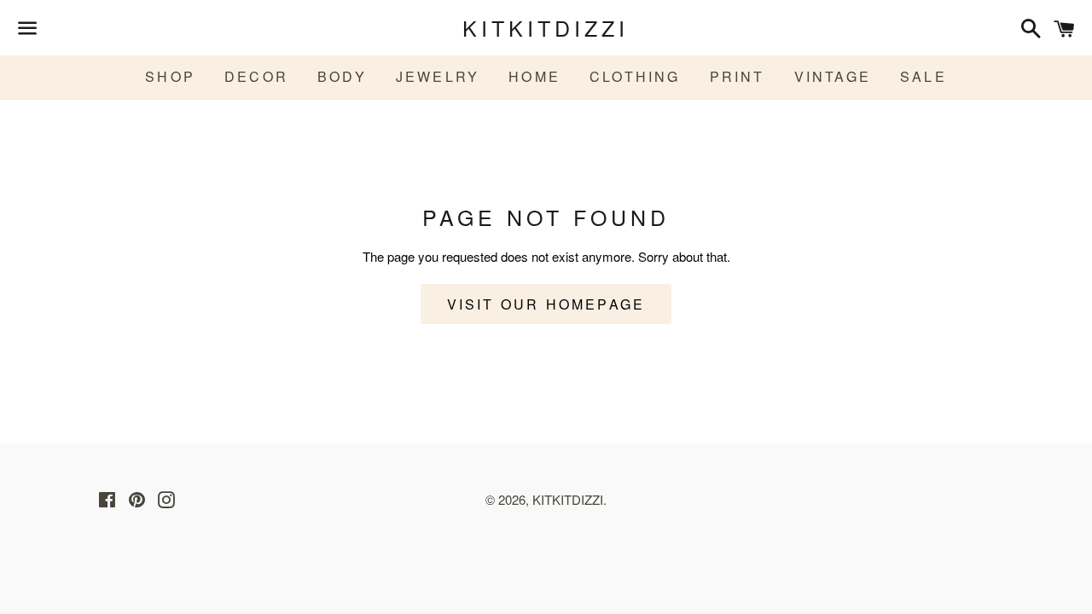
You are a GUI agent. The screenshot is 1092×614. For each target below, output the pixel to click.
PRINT (737, 76)
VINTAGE (832, 76)
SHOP (170, 76)
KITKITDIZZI (545, 28)
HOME (534, 76)
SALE (923, 76)
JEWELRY (437, 76)
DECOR (256, 76)
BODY (342, 76)
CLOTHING (635, 76)
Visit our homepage (546, 304)
